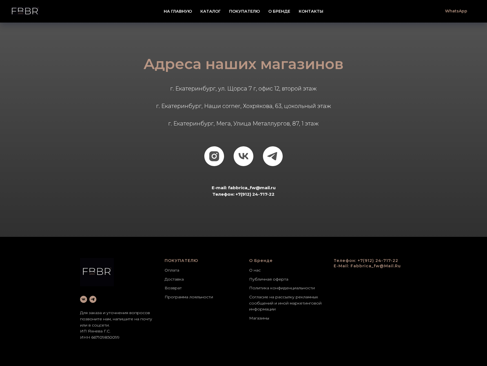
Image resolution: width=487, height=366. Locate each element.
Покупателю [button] (244, 11)
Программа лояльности (189, 296)
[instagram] (214, 156)
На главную (178, 11)
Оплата (172, 270)
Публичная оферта (268, 279)
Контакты (311, 11)
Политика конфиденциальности (282, 287)
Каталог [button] (210, 11)
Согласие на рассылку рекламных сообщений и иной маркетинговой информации (285, 303)
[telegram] (273, 156)
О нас (255, 270)
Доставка (174, 279)
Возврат (173, 287)
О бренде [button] (279, 11)
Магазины (259, 318)
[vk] (243, 156)
